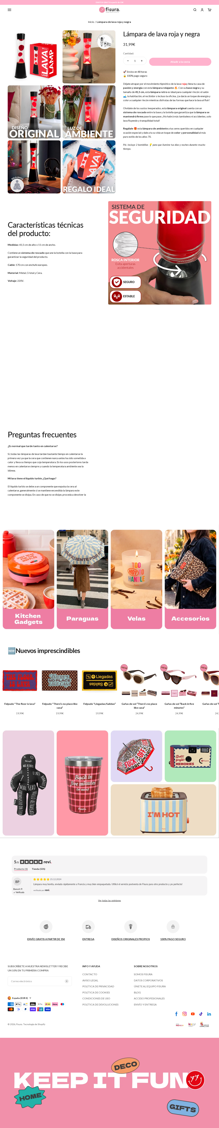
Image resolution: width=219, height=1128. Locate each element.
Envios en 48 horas (137, 71)
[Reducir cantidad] (128, 61)
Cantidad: (128, 53)
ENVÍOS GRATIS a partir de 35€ (109, 2)
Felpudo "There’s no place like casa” (59, 705)
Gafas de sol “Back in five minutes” (179, 705)
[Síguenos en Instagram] (184, 1014)
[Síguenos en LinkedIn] (209, 1014)
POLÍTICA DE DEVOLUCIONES (100, 1004)
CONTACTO (89, 974)
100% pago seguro (137, 75)
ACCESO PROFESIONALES (149, 998)
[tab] (21, 869)
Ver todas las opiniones (109, 900)
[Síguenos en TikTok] (201, 1014)
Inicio (91, 21)
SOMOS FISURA (143, 974)
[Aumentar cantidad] (141, 61)
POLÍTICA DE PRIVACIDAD (98, 986)
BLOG (137, 992)
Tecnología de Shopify (34, 1024)
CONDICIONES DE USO (96, 998)
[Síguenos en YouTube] (193, 1014)
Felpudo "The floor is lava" (19, 703)
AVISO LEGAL (90, 980)
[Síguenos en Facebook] (176, 1014)
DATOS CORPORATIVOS (148, 980)
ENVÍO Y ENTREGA (145, 1004)
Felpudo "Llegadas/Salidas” (99, 703)
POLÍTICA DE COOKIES (96, 992)
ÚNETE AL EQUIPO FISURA (150, 986)
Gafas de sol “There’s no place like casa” (139, 705)
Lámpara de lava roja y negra (114, 21)
